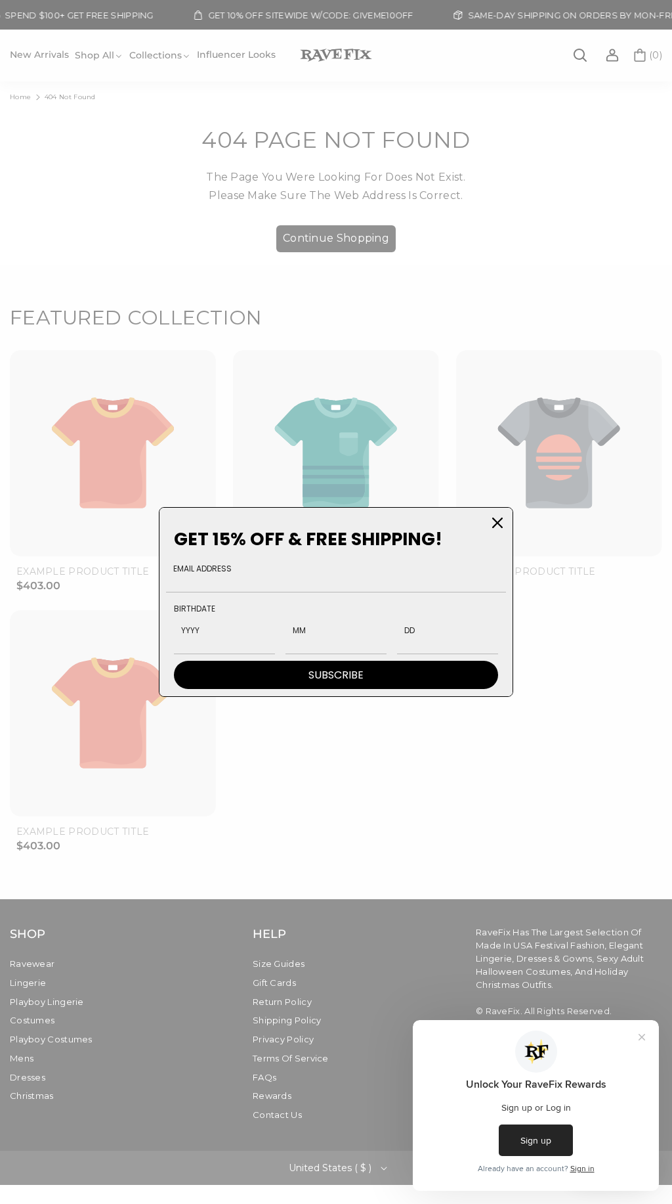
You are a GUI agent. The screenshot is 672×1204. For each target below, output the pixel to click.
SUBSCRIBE (336, 674)
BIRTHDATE (194, 608)
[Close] (497, 523)
